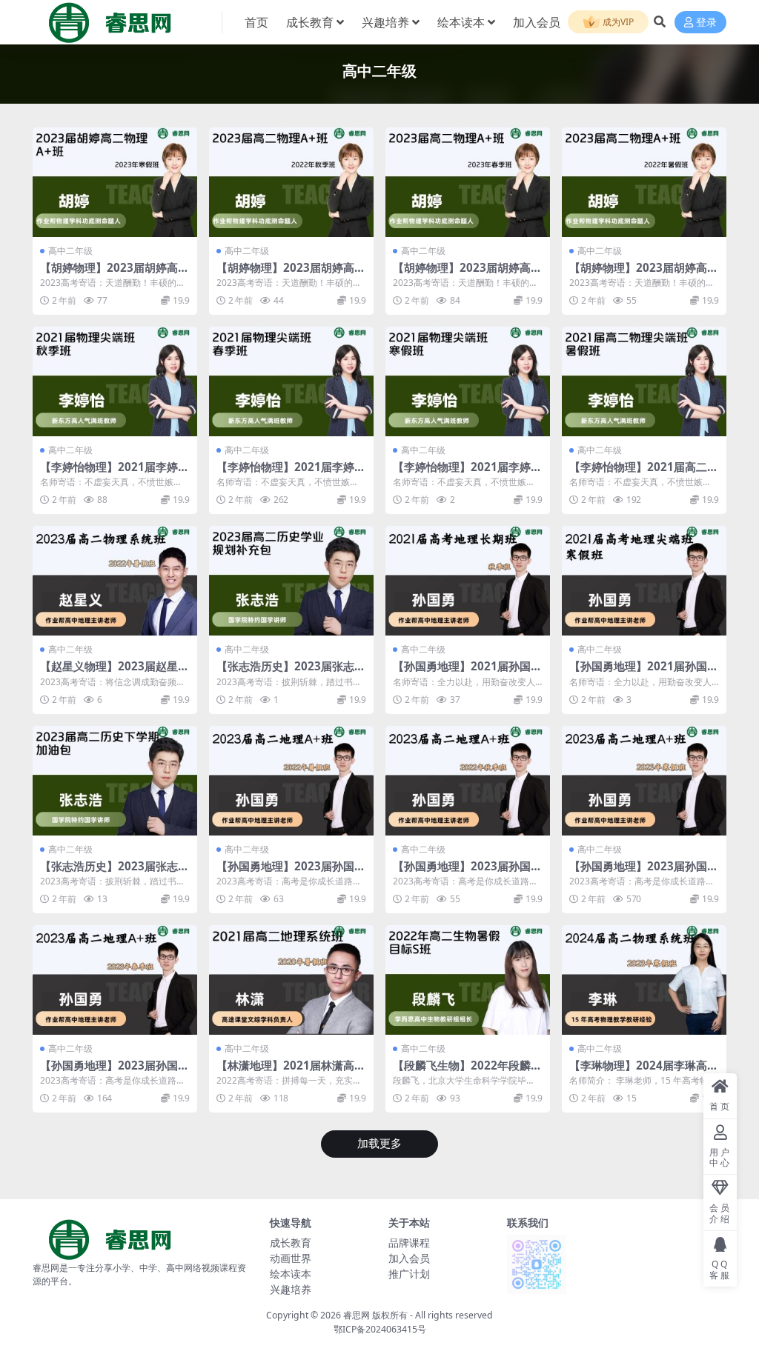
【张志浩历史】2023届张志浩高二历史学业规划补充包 (290, 672)
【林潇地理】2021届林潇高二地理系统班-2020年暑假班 (290, 1072)
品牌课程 (409, 1242)
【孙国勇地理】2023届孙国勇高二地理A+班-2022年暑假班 (290, 872)
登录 (706, 22)
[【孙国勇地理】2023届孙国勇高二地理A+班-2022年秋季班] (467, 781)
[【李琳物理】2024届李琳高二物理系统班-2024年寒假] (644, 980)
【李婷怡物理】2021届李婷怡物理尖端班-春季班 (290, 473)
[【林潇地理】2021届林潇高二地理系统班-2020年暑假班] (291, 980)
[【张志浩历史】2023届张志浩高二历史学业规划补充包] (291, 581)
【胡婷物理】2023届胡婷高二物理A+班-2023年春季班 (467, 274)
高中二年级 (70, 250)
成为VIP (617, 22)
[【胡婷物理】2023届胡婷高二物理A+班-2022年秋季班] (291, 182)
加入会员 (536, 22)
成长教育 (310, 22)
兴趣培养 (385, 22)
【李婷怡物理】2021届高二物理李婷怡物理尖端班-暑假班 (643, 473)
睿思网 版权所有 (375, 1315)
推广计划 (409, 1274)
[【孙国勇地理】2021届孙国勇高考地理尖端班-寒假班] (644, 581)
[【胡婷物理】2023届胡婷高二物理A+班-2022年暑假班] (644, 182)
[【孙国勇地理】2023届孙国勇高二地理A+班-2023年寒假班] (644, 781)
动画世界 (290, 1258)
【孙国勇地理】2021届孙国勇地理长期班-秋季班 (467, 672)
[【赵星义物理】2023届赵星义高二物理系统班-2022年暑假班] (115, 581)
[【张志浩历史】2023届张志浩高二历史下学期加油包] (115, 781)
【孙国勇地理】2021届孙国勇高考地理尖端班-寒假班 (643, 672)
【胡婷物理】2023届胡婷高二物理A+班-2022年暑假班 (643, 274)
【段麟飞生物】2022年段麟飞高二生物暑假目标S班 (467, 1072)
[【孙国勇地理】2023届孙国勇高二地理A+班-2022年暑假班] (291, 781)
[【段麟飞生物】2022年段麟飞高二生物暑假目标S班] (467, 980)
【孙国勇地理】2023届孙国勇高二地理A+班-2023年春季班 (114, 1072)
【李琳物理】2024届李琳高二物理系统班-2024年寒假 (643, 1072)
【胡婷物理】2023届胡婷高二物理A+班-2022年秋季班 (290, 274)
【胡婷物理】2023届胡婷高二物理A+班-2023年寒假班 (114, 274)
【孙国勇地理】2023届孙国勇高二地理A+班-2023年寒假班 (643, 872)
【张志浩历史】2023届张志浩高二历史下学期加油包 (114, 872)
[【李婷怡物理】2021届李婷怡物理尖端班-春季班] (291, 381)
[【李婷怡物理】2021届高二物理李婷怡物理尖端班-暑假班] (644, 381)
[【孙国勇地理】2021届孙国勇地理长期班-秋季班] (467, 581)
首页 (256, 22)
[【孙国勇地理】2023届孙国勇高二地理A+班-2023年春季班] (115, 980)
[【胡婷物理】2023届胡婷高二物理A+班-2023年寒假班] (115, 182)
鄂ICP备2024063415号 (380, 1329)
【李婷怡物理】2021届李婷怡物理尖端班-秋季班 (114, 473)
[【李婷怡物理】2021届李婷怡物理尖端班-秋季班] (115, 381)
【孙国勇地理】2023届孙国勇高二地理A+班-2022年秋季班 (467, 872)
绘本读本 (461, 22)
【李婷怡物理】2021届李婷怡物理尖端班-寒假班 (467, 473)
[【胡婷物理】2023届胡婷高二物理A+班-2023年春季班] (467, 182)
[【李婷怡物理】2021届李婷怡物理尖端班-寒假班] (467, 381)
